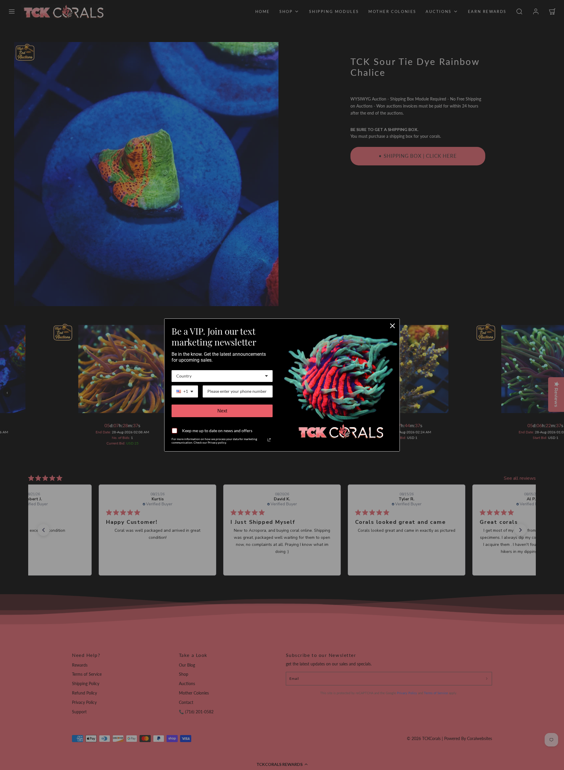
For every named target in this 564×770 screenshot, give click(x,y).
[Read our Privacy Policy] (269, 439)
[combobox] (222, 376)
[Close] (392, 326)
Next (222, 410)
